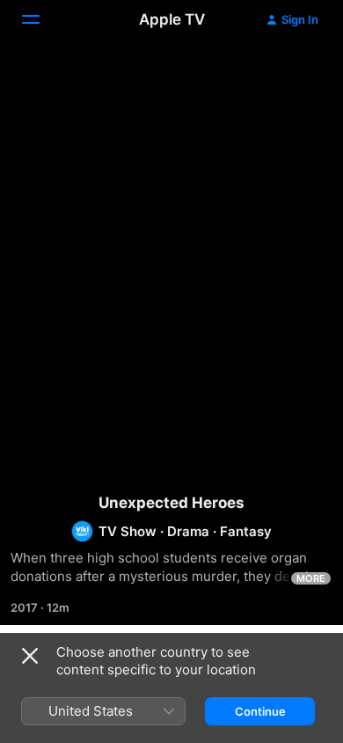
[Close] (30, 656)
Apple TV (172, 19)
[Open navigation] (41, 19)
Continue (260, 711)
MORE (310, 578)
